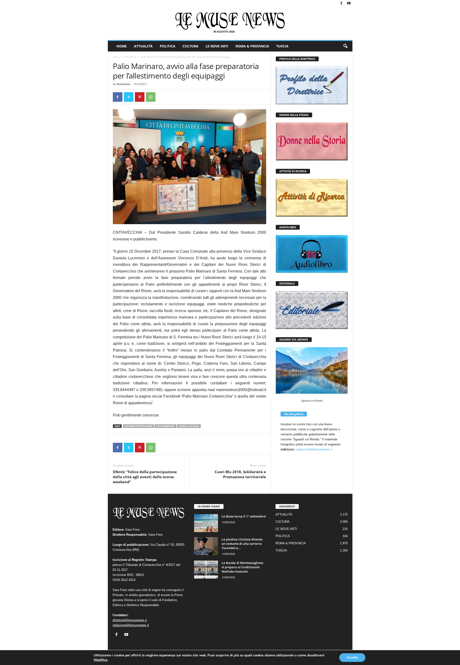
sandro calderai (189, 426)
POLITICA (167, 46)
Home (116, 56)
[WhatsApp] (150, 97)
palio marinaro (165, 426)
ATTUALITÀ (143, 46)
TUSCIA (282, 46)
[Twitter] (128, 97)
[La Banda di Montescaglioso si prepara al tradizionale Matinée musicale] (206, 570)
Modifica (100, 660)
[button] (345, 46)
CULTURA (190, 46)
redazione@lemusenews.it (314, 449)
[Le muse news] (230, 21)
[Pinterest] (139, 97)
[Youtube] (349, 3)
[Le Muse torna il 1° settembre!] (206, 523)
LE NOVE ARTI (217, 46)
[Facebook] (341, 3)
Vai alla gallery (293, 414)
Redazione (123, 84)
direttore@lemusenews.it (130, 620)
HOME (121, 46)
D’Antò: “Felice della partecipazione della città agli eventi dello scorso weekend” (145, 476)
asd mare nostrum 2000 (138, 426)
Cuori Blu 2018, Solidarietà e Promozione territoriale (240, 474)
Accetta (352, 657)
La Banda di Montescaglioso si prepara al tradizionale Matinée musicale (242, 567)
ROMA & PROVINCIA (252, 46)
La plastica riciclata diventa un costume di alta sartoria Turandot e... (242, 543)
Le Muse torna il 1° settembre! (244, 516)
